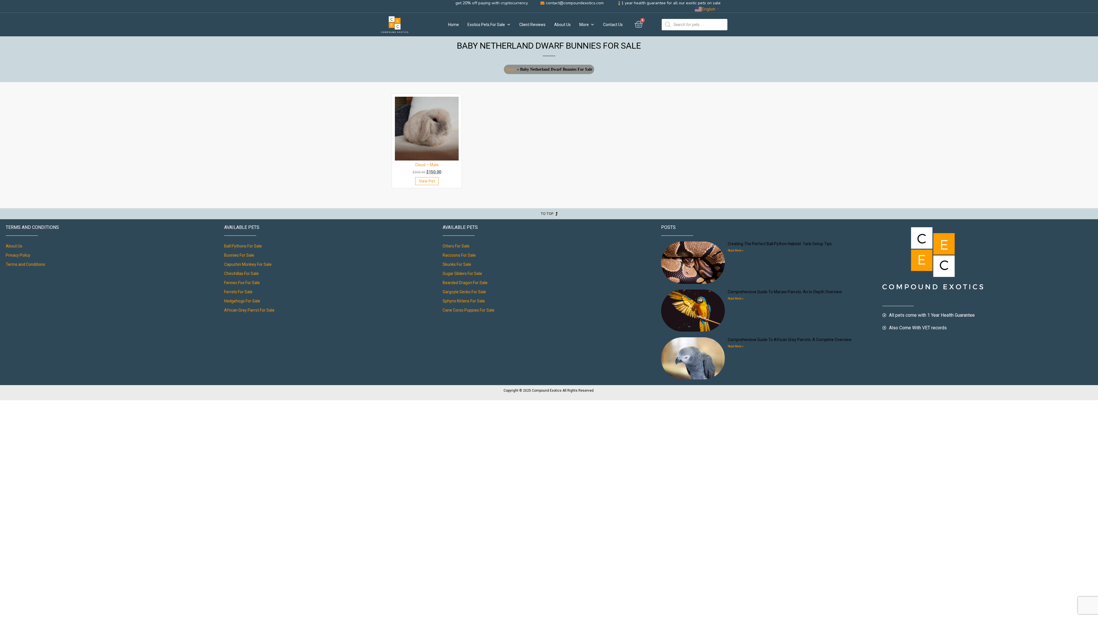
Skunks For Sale (457, 264)
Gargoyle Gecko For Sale (464, 292)
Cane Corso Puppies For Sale (468, 310)
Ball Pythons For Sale (243, 246)
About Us (562, 24)
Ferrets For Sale (238, 292)
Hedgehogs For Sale (242, 301)
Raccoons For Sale (459, 255)
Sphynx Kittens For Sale (464, 301)
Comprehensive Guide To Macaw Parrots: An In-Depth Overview (785, 292)
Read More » (735, 250)
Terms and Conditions (25, 264)
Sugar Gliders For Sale (462, 273)
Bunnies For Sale (239, 255)
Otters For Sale (456, 246)
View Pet (427, 181)
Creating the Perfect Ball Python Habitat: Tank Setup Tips (780, 243)
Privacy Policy (18, 255)
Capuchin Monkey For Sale (248, 264)
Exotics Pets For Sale (486, 24)
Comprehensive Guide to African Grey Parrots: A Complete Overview (790, 339)
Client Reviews (532, 24)
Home (453, 24)
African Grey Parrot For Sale (249, 310)
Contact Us (613, 24)
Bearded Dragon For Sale (465, 282)
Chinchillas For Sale (241, 273)
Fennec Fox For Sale (242, 282)
